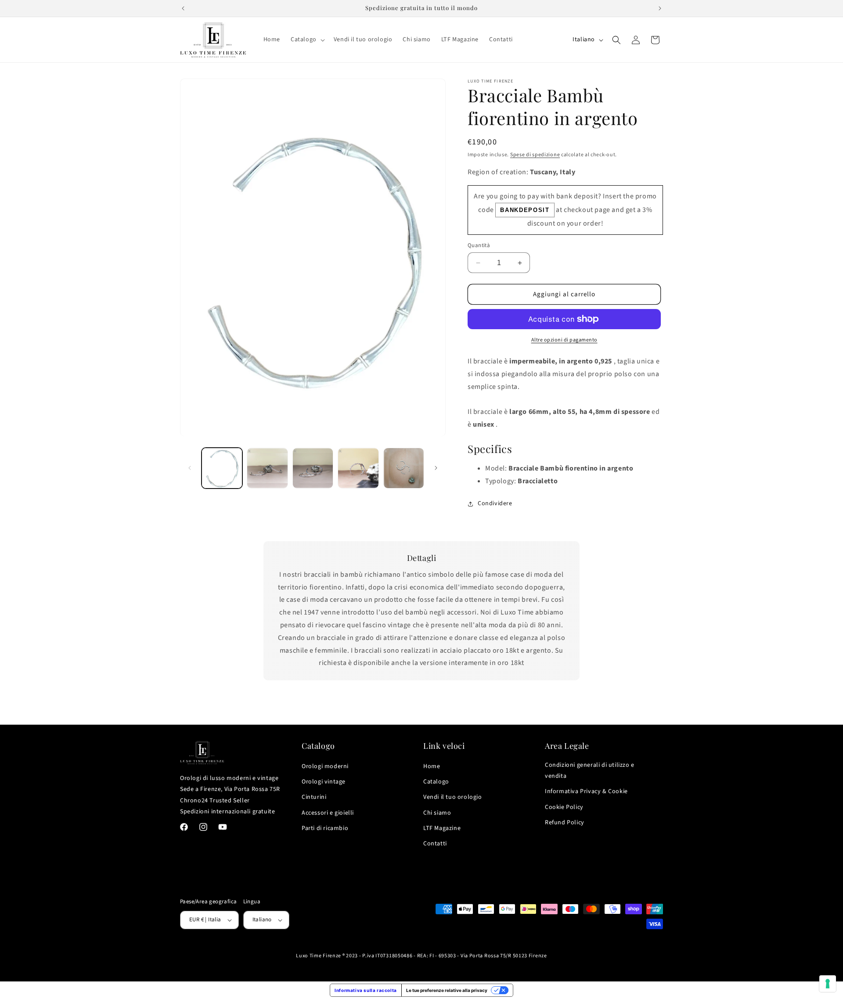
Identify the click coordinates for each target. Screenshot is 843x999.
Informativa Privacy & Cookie (586, 791)
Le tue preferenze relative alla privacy (446, 990)
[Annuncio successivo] (660, 8)
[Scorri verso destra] (436, 468)
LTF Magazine (442, 828)
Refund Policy (564, 822)
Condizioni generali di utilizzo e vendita (589, 770)
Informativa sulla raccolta (366, 990)
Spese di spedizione (535, 154)
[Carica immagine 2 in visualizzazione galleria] (267, 468)
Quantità (479, 245)
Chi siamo (437, 813)
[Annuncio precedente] (183, 8)
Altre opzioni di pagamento (564, 340)
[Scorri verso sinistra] (189, 468)
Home (431, 766)
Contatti (435, 843)
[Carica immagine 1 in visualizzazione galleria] (222, 468)
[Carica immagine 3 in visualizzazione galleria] (312, 468)
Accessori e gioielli (328, 813)
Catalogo (436, 781)
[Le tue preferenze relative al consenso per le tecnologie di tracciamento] (827, 983)
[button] (306, 39)
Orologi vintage (324, 781)
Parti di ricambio (325, 828)
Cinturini (314, 797)
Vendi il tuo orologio (452, 797)
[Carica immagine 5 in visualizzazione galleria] (403, 468)
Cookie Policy (564, 807)
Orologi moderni (325, 766)
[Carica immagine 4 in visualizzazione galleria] (358, 468)
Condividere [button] (495, 503)
